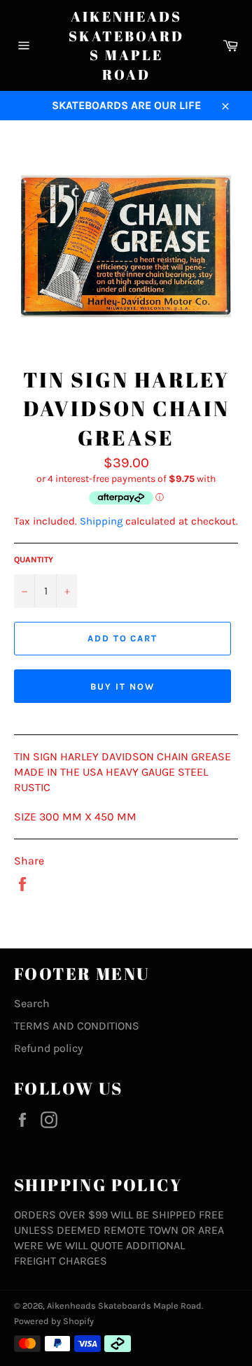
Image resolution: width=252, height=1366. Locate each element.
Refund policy (48, 1048)
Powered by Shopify (54, 1321)
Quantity (33, 559)
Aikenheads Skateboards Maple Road (126, 45)
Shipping (101, 521)
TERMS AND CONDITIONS (76, 1025)
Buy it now (122, 686)
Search (32, 1003)
